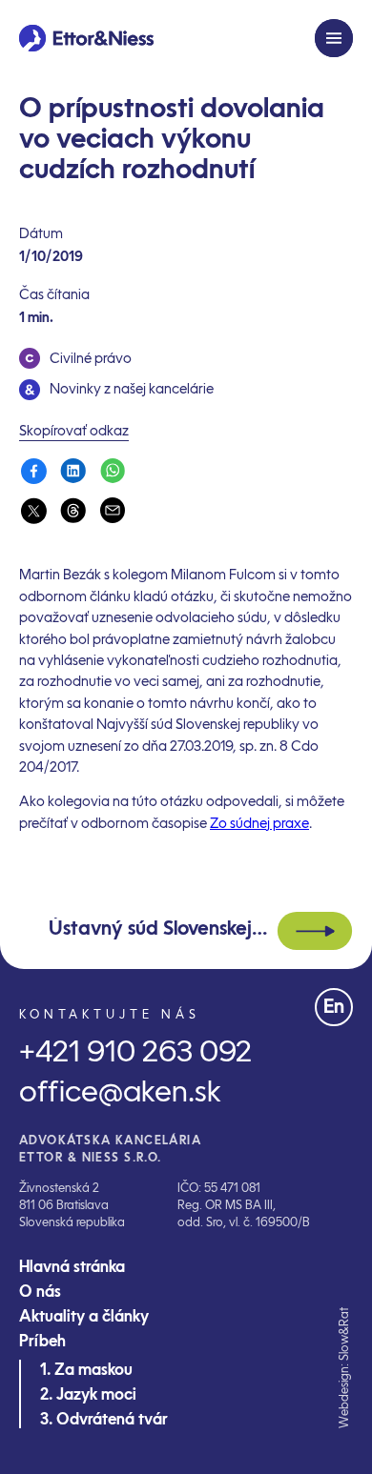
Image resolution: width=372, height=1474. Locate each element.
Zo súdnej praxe (259, 824)
